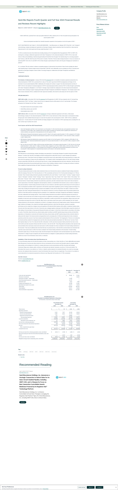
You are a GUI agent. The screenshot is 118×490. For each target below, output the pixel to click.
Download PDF (100, 29)
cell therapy (25, 351)
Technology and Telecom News (92, 6)
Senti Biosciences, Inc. (44, 28)
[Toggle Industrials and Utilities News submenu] (84, 6)
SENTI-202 (41, 351)
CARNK (20, 351)
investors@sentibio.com (28, 258)
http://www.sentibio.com (102, 19)
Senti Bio (23, 357)
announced (48, 80)
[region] (59, 487)
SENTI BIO (31, 351)
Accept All (99, 487)
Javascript (99, 35)
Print (98, 27)
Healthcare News (64, 6)
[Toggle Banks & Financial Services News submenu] (59, 6)
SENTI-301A (47, 351)
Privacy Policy (45, 488)
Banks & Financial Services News (51, 6)
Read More (23, 402)
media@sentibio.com (25, 260)
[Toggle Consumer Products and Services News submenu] (35, 6)
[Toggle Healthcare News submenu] (69, 6)
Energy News (39, 6)
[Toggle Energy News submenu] (43, 6)
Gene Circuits (54, 351)
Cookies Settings (81, 487)
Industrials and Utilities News (77, 6)
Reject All (91, 487)
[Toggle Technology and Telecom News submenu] (100, 6)
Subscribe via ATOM (101, 33)
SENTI (36, 351)
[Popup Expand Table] (82, 264)
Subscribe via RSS (101, 31)
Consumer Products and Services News (25, 6)
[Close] (116, 487)
